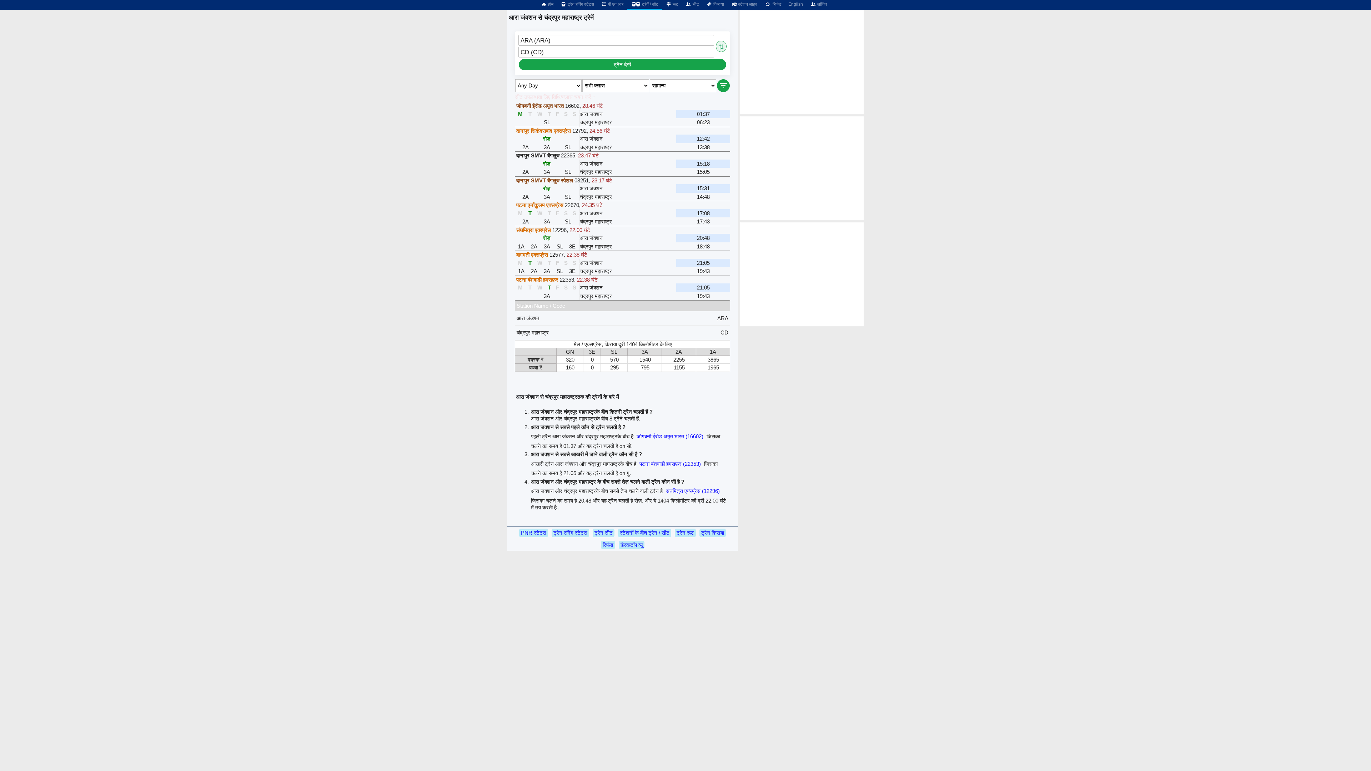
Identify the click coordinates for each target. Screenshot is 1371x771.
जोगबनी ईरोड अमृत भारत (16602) (670, 436)
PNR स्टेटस (533, 533)
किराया (718, 4)
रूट (675, 4)
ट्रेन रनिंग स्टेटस (580, 4)
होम (550, 4)
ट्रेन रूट (685, 533)
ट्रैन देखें (622, 64)
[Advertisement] (802, 62)
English (795, 4)
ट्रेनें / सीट (649, 4)
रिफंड (775, 4)
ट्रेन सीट (603, 533)
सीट (695, 4)
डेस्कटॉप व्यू (632, 545)
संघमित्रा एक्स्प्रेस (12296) (693, 491)
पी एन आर (615, 4)
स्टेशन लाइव (747, 4)
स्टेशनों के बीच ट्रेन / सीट (644, 533)
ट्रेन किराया (712, 533)
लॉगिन (821, 4)
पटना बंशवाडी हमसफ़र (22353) (670, 464)
